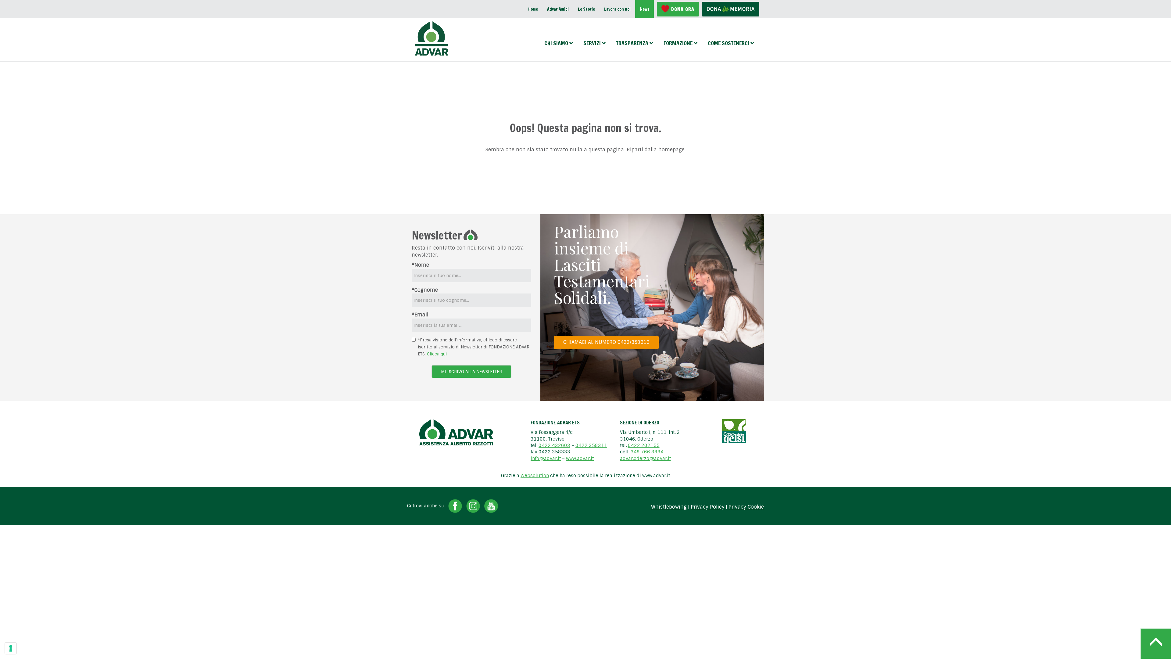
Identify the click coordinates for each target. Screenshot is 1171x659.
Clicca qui (437, 354)
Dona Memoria (731, 9)
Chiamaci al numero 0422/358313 (606, 342)
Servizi (592, 43)
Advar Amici (558, 9)
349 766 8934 (647, 452)
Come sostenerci (728, 43)
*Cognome (425, 290)
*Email (420, 314)
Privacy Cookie (746, 507)
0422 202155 (644, 445)
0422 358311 (591, 445)
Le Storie (586, 9)
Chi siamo (556, 43)
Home (533, 9)
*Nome (420, 265)
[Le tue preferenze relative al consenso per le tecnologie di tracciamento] (10, 648)
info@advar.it (546, 459)
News (644, 9)
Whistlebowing (669, 507)
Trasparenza (632, 43)
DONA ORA (682, 9)
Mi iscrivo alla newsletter (471, 371)
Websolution (535, 476)
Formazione (678, 43)
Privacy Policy (708, 507)
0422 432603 (554, 445)
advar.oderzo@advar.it (645, 459)
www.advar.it (580, 459)
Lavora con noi (617, 9)
